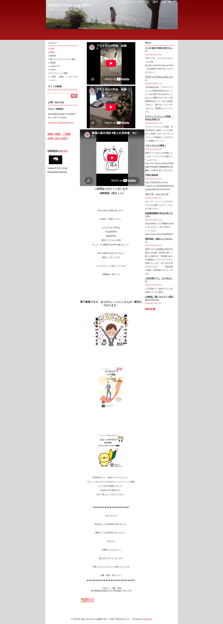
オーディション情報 (59, 73)
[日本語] (170, 1)
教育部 (53, 56)
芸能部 (53, 63)
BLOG (64, 151)
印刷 (164, 1)
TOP (52, 49)
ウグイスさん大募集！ (155, 145)
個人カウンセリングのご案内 (63, 59)
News (52, 52)
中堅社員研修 (151, 175)
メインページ (128, 1)
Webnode (148, 619)
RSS (156, 1)
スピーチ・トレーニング (157, 194)
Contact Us (55, 66)
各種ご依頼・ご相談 (59, 134)
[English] (173, 1)
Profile (53, 70)
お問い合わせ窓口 (57, 138)
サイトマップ (144, 1)
